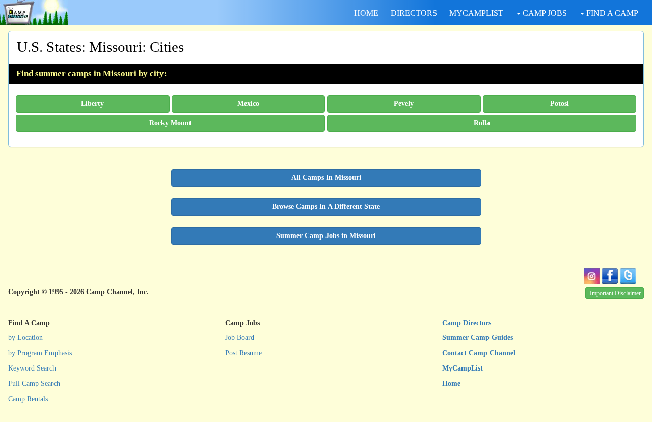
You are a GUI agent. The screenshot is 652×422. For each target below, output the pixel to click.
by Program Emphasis (40, 353)
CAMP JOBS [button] (544, 13)
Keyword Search (32, 368)
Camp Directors (466, 323)
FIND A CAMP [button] (611, 13)
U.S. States (49, 47)
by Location (25, 337)
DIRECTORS (414, 13)
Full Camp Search (34, 383)
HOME (366, 13)
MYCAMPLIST (476, 13)
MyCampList (462, 368)
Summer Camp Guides (477, 337)
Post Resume (243, 353)
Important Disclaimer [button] (615, 293)
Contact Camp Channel (478, 353)
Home (451, 383)
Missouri (115, 47)
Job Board (239, 337)
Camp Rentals (28, 399)
